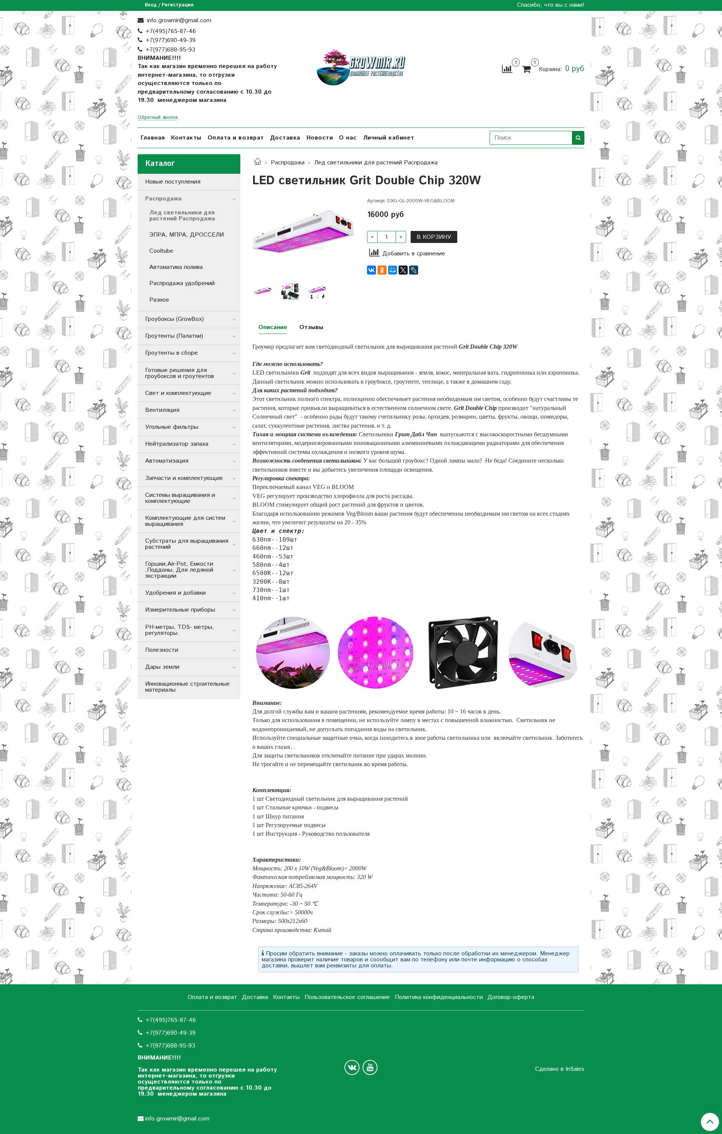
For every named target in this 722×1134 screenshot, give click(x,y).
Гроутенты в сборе (171, 353)
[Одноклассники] (382, 270)
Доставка (285, 138)
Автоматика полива (176, 267)
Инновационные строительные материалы (187, 687)
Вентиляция (162, 410)
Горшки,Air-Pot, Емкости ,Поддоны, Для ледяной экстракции (179, 570)
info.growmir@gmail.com (178, 20)
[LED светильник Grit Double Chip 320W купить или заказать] (303, 238)
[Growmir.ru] (361, 67)
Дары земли (162, 667)
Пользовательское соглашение (347, 997)
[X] (403, 270)
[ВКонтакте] (371, 270)
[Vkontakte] (351, 1067)
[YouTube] (370, 1067)
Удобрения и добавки (175, 593)
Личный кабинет (388, 138)
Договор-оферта (510, 997)
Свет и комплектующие (178, 393)
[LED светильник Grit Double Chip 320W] (290, 291)
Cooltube (161, 251)
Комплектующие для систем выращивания (185, 521)
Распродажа (288, 162)
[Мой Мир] (392, 270)
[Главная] (257, 162)
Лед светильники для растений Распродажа (376, 162)
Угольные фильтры (171, 427)
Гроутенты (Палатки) (174, 336)
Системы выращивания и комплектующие (180, 498)
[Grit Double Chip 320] (317, 291)
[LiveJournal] (413, 270)
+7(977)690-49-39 (171, 40)
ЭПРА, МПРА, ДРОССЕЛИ (186, 235)
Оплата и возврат (236, 138)
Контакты (186, 138)
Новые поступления (172, 182)
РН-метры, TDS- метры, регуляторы (179, 630)
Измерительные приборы (180, 610)
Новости (319, 138)
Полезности (161, 650)
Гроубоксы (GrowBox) (174, 319)
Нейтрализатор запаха (176, 444)
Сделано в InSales (559, 1069)
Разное (159, 300)
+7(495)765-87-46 (171, 31)
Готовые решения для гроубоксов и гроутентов (179, 373)
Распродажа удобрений (182, 283)
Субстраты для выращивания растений (186, 544)
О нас (348, 138)
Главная (153, 138)
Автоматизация (166, 461)
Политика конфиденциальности (439, 997)
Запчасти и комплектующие (184, 478)
